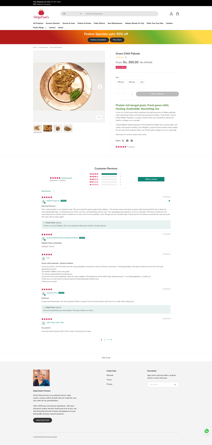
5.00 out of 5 (66, 178)
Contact (52, 27)
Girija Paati (41, 437)
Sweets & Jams (68, 23)
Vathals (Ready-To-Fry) (134, 23)
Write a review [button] (151, 179)
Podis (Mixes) (99, 23)
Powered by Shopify (51, 437)
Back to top (106, 358)
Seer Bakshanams (115, 23)
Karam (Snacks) (43, 47)
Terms (109, 380)
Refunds (110, 375)
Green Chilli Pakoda (56, 47)
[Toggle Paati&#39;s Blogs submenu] (45, 27)
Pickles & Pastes (84, 23)
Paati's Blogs (38, 27)
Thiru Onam (117, 40)
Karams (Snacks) (53, 23)
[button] (177, 13)
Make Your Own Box (155, 23)
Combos (169, 23)
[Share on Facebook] (127, 140)
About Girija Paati (42, 420)
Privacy (109, 384)
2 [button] (104, 339)
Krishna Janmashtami (98, 40)
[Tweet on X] (123, 140)
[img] (47, 197)
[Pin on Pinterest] (132, 140)
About (60, 27)
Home (35, 47)
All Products (38, 23)
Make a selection (157, 94)
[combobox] (109, 13)
